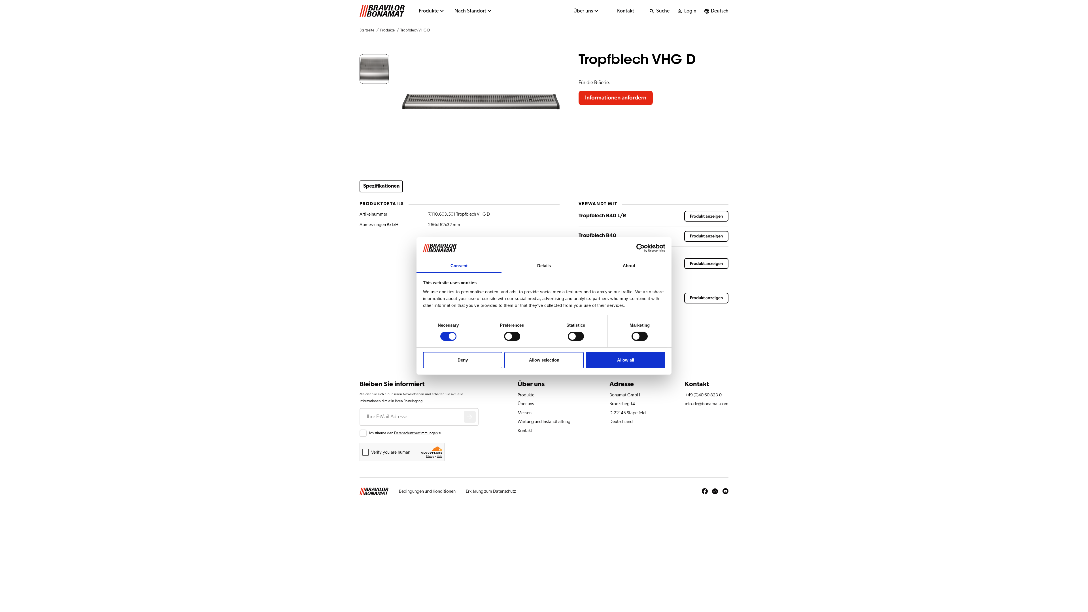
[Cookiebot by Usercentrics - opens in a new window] (640, 248)
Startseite (367, 30)
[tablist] (465, 186)
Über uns (583, 11)
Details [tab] (544, 265)
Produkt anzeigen (706, 216)
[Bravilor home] (382, 11)
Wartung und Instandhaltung (544, 421)
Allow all (625, 360)
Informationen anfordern (615, 98)
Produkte (429, 11)
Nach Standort (470, 11)
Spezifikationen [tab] (381, 186)
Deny (463, 360)
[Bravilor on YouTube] (725, 491)
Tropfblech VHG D (415, 30)
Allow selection (544, 360)
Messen (525, 413)
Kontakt (625, 11)
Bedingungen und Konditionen (427, 491)
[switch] (512, 336)
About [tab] (629, 265)
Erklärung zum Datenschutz (491, 491)
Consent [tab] (459, 265)
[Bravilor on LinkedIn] (715, 491)
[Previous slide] (406, 101)
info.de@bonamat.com (706, 403)
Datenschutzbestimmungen (416, 433)
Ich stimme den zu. (406, 433)
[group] (374, 69)
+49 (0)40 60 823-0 (703, 395)
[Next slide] (555, 101)
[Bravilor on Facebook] (705, 491)
